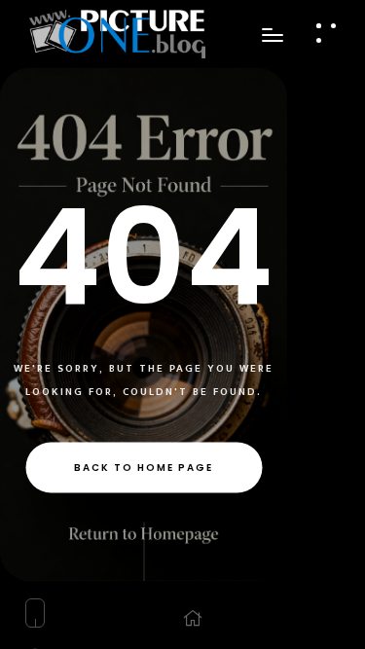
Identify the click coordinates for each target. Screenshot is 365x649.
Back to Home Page (143, 466)
